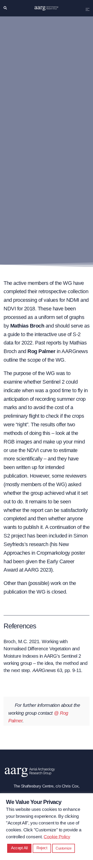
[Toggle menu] (87, 8)
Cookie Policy (57, 836)
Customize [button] (64, 848)
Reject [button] (41, 848)
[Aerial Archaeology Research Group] (46, 8)
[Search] (5, 8)
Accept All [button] (19, 848)
